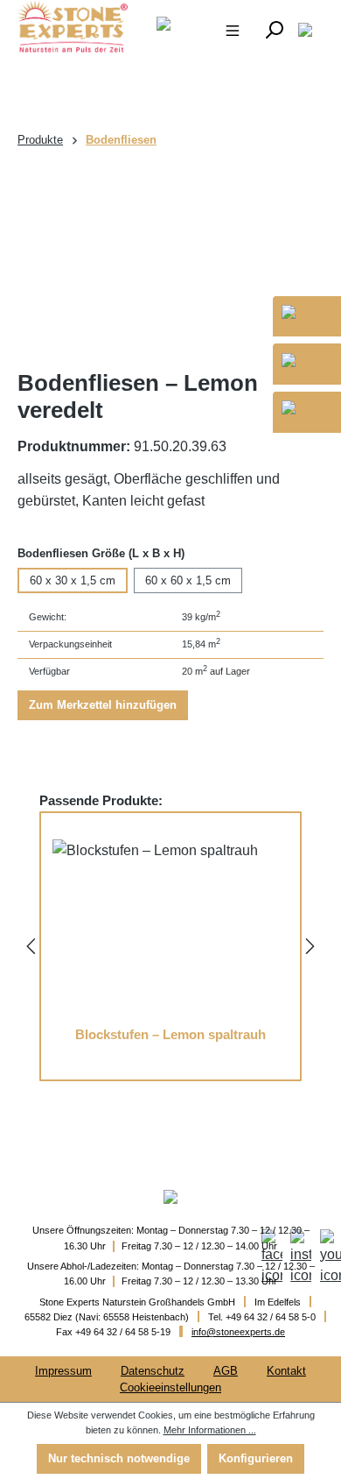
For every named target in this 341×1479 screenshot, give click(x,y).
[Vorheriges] (30, 945)
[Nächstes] (310, 945)
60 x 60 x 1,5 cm (188, 580)
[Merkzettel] (305, 29)
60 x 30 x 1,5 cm (72, 580)
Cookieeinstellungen (170, 1387)
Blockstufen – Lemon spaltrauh (170, 1035)
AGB (225, 1370)
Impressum (63, 1370)
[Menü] (232, 29)
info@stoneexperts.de (238, 1332)
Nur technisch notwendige (119, 1458)
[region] (170, 259)
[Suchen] (274, 28)
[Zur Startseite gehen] (62, 26)
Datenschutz (152, 1370)
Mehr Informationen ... (210, 1430)
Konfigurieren (256, 1458)
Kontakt (286, 1370)
